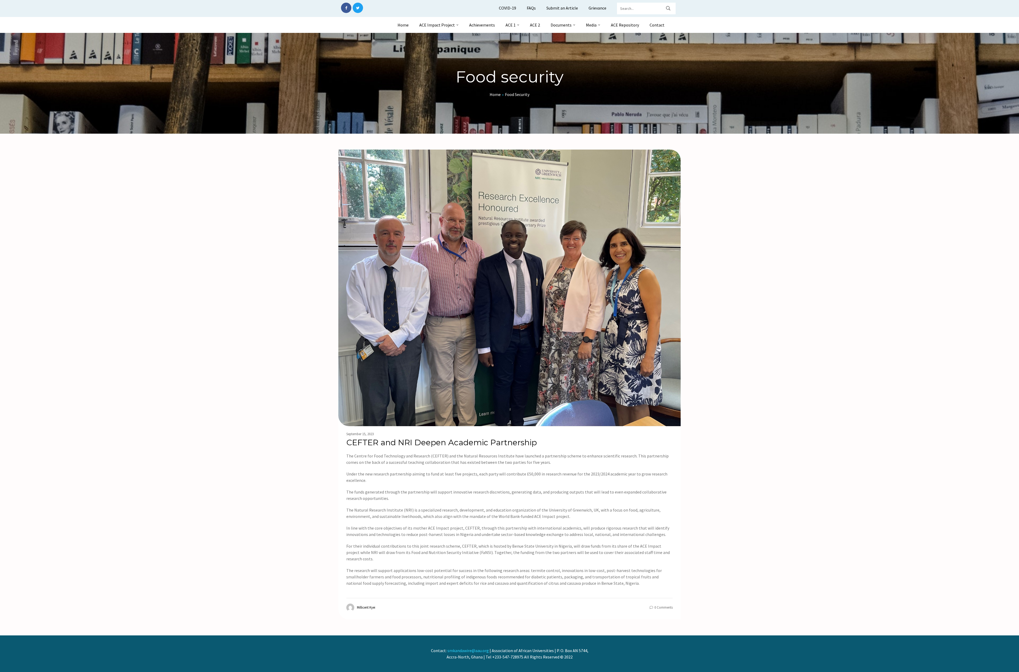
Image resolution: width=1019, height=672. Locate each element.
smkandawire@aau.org (468, 650)
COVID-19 (507, 8)
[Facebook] (346, 8)
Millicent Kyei (366, 607)
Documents (561, 25)
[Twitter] (358, 8)
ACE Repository (625, 25)
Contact (657, 25)
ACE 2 (535, 25)
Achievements (482, 25)
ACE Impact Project (437, 25)
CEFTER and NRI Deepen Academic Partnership (442, 442)
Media (591, 25)
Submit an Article (562, 8)
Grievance (597, 8)
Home (403, 25)
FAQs (531, 8)
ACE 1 (511, 25)
